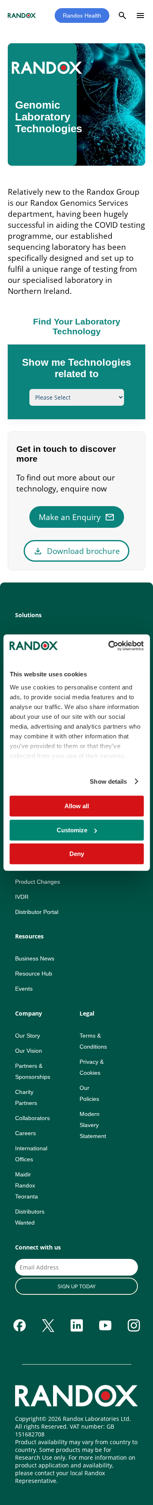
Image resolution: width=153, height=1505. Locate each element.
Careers (25, 1133)
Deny (76, 853)
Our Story (27, 1035)
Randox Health (82, 15)
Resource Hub (33, 973)
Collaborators (32, 1118)
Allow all (76, 806)
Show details (108, 781)
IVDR (22, 897)
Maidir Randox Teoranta (26, 1185)
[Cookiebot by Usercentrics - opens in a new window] (109, 645)
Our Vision (28, 1050)
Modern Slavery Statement (93, 1125)
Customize (72, 830)
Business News (34, 958)
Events (24, 988)
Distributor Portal (36, 912)
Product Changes (37, 881)
